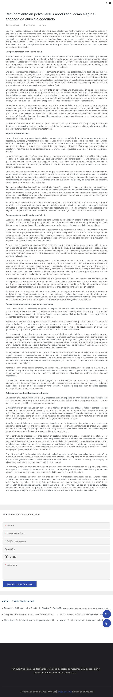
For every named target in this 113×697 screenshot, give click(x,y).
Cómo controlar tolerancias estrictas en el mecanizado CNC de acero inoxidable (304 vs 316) (85, 608)
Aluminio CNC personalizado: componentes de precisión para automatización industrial (85, 620)
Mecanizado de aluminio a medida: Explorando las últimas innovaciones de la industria (30, 620)
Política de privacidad (82, 691)
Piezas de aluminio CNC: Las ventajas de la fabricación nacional (85, 614)
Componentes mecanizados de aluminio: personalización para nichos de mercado (30, 614)
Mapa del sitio (65, 691)
